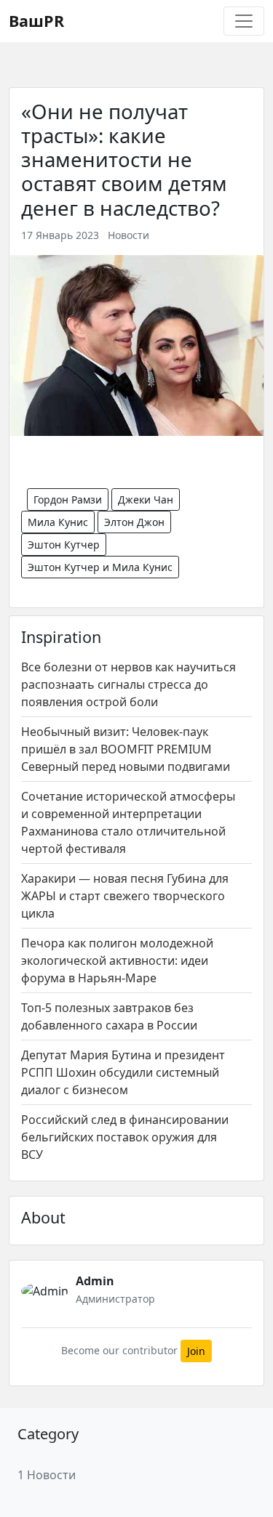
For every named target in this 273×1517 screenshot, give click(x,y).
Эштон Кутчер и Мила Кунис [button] (100, 567)
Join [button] (196, 1351)
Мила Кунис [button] (58, 522)
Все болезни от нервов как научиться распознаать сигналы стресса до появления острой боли (128, 684)
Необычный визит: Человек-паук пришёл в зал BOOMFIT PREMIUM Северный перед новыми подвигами (125, 749)
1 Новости (46, 1475)
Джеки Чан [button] (145, 499)
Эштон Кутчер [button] (64, 544)
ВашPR (36, 20)
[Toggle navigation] (243, 21)
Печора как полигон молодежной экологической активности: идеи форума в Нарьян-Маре (117, 960)
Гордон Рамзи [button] (67, 499)
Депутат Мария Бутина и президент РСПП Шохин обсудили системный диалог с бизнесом (123, 1072)
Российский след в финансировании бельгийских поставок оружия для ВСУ (125, 1137)
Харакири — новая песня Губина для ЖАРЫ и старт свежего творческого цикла (125, 895)
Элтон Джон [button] (134, 522)
